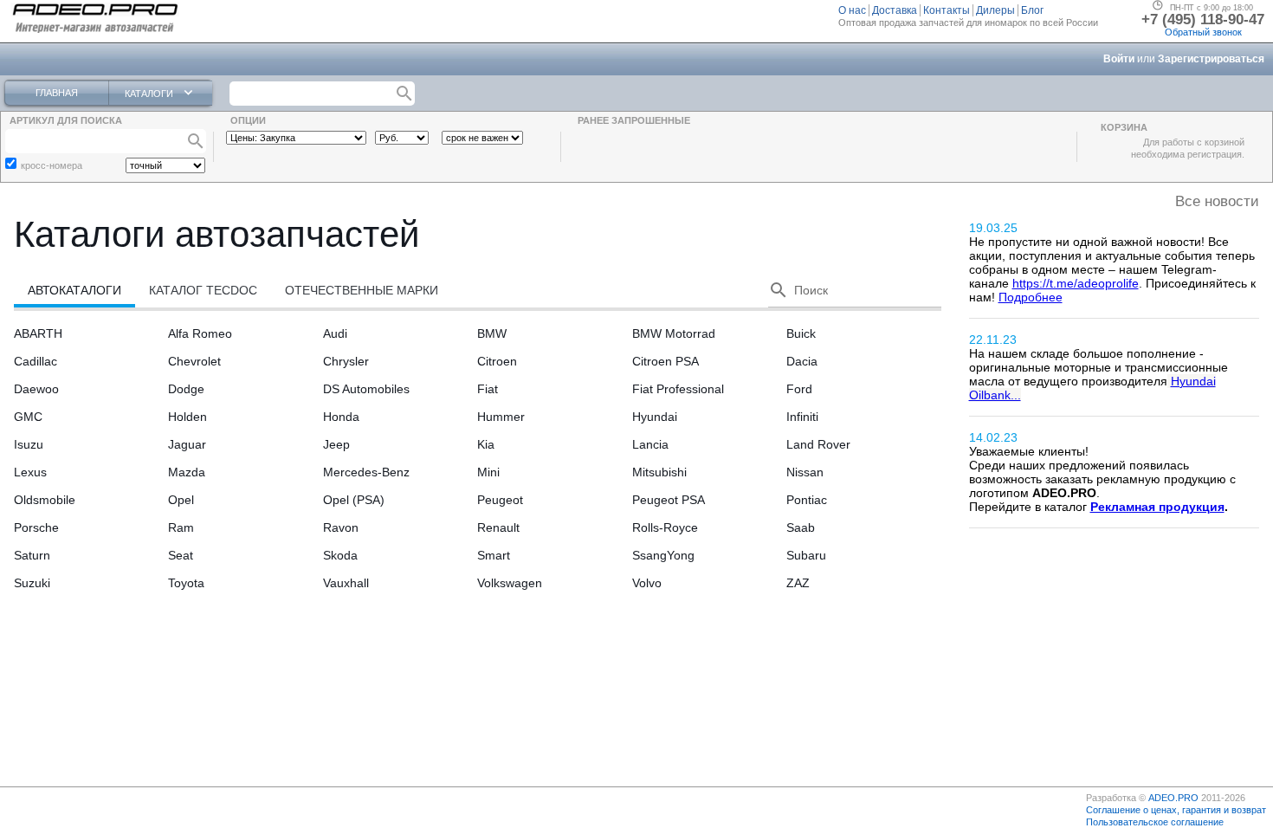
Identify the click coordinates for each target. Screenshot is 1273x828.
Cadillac (35, 361)
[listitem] (853, 10)
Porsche (36, 527)
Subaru (806, 555)
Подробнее (1030, 297)
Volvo (647, 583)
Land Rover (818, 444)
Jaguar (187, 444)
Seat (180, 555)
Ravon (341, 527)
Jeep (336, 444)
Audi (335, 333)
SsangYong (663, 555)
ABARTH (38, 333)
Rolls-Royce (665, 527)
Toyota (186, 583)
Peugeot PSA (668, 500)
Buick (801, 333)
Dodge (186, 389)
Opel (181, 500)
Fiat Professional (678, 389)
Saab (800, 527)
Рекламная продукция (1157, 507)
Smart (493, 555)
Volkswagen (509, 583)
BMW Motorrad (673, 333)
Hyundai (654, 417)
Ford (799, 389)
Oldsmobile (44, 500)
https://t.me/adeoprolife (1075, 283)
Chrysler (346, 361)
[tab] (74, 290)
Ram (181, 527)
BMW (492, 333)
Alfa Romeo (200, 333)
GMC (28, 417)
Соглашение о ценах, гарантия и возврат (1176, 810)
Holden (187, 417)
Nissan (805, 472)
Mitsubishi (659, 472)
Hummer (501, 417)
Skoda (340, 555)
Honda (341, 417)
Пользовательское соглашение (1155, 822)
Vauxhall (346, 583)
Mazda (186, 472)
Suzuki (32, 583)
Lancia (650, 444)
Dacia (801, 361)
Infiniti (802, 417)
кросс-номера (51, 165)
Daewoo (36, 389)
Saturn (32, 555)
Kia (485, 444)
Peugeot (500, 500)
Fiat (487, 389)
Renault (498, 527)
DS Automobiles (366, 389)
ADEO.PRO (1173, 797)
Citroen (497, 361)
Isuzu (28, 444)
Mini (488, 472)
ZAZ (798, 583)
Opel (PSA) (353, 500)
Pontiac (806, 500)
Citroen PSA (665, 361)
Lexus (30, 472)
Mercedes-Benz (366, 472)
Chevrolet (194, 361)
